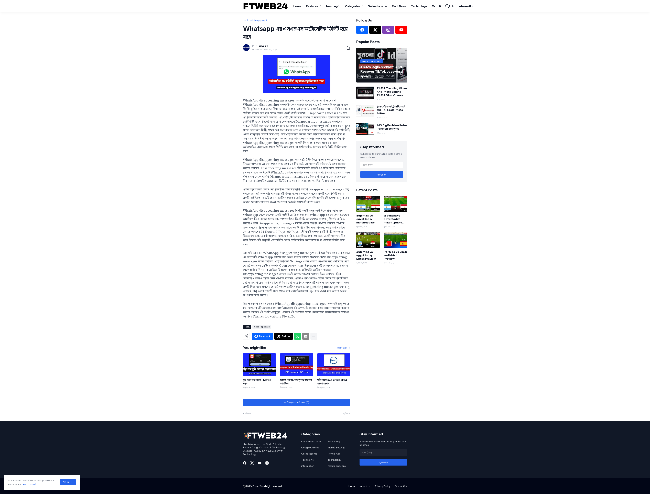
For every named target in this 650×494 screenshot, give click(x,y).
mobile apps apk (258, 20)
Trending (332, 6)
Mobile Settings (336, 447)
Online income (377, 6)
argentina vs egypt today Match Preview (366, 255)
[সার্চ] (445, 6)
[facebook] (362, 30)
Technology (419, 6)
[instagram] (388, 30)
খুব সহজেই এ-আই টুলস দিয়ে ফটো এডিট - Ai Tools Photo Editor (391, 110)
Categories (352, 6)
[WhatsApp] (297, 336)
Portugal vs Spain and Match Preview (395, 255)
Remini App (334, 453)
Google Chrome (310, 447)
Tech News (399, 6)
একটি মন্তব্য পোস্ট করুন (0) (296, 402)
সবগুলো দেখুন (342, 347)
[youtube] (401, 30)
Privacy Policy (382, 486)
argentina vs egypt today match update (365, 219)
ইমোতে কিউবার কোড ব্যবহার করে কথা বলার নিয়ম (296, 381)
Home (297, 6)
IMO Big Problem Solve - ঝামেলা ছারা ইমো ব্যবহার (392, 126)
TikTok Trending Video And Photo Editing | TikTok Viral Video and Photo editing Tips (392, 92)
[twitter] (375, 30)
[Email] (305, 336)
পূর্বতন (345, 413)
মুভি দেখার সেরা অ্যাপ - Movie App (257, 381)
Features (312, 6)
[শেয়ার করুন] (346, 47)
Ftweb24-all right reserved (267, 486)
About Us (365, 486)
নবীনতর (248, 413)
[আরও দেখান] (313, 336)
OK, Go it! (68, 482)
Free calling (334, 441)
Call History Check (311, 441)
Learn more (28, 484)
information (466, 6)
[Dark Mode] (438, 6)
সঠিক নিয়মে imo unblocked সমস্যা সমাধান (332, 381)
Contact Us (401, 486)
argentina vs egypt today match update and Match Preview (393, 219)
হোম (244, 20)
